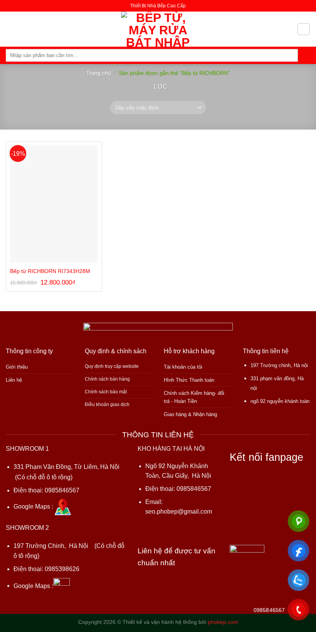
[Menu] (10, 29)
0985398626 (62, 569)
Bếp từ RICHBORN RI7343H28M (50, 271)
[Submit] (304, 55)
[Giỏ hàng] (303, 29)
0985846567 (62, 490)
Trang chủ (98, 73)
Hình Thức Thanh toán (189, 380)
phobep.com (223, 622)
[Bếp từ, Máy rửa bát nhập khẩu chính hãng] (158, 29)
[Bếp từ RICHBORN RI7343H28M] (54, 203)
